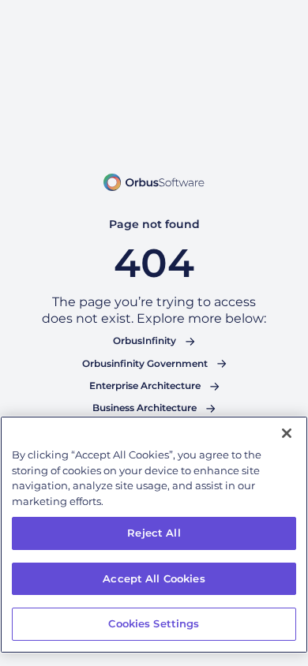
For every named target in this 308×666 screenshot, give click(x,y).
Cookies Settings (153, 623)
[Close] (286, 433)
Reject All (153, 532)
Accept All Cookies (154, 578)
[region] (154, 534)
